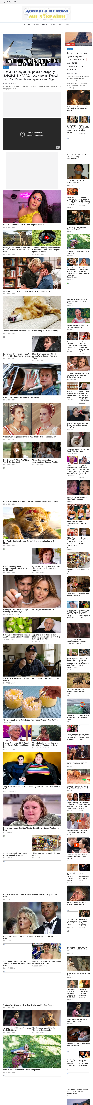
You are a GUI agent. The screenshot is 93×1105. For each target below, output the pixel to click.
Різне (67, 24)
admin (14, 83)
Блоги (60, 24)
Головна (27, 24)
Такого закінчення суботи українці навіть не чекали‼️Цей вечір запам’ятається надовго (77, 61)
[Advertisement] (32, 104)
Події (53, 24)
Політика (45, 24)
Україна (36, 24)
